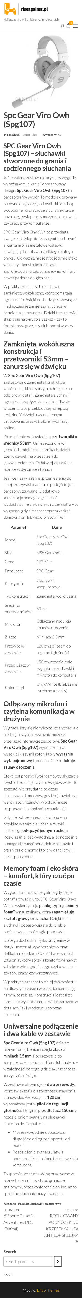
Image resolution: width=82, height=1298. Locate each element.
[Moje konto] (62, 25)
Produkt (23, 1203)
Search (9, 1251)
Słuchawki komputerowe (45, 1203)
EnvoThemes (48, 1290)
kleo (34, 134)
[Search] (58, 1261)
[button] (75, 26)
